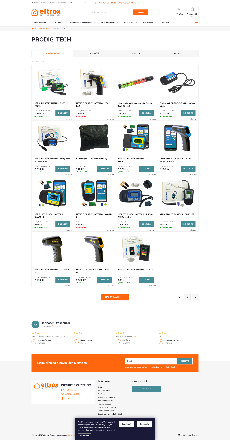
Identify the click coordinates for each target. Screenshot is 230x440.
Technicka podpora (105, 404)
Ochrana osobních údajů (58, 3)
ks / (146, 389)
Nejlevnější (94, 53)
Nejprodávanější (52, 53)
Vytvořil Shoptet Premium (189, 435)
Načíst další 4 (113, 297)
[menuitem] (42, 22)
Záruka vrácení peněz (106, 411)
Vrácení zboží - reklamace (107, 407)
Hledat (140, 12)
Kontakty (101, 394)
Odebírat (185, 361)
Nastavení (84, 435)
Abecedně (177, 53)
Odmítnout (126, 424)
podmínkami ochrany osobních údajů (161, 367)
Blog (71, 3)
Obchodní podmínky (39, 3)
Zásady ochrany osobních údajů (110, 414)
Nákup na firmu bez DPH (107, 397)
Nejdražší (136, 53)
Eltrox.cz (68, 398)
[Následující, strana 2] (187, 297)
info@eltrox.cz (70, 390)
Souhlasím (144, 424)
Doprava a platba (104, 390)
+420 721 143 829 (72, 394)
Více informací (109, 430)
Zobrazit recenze (57, 326)
